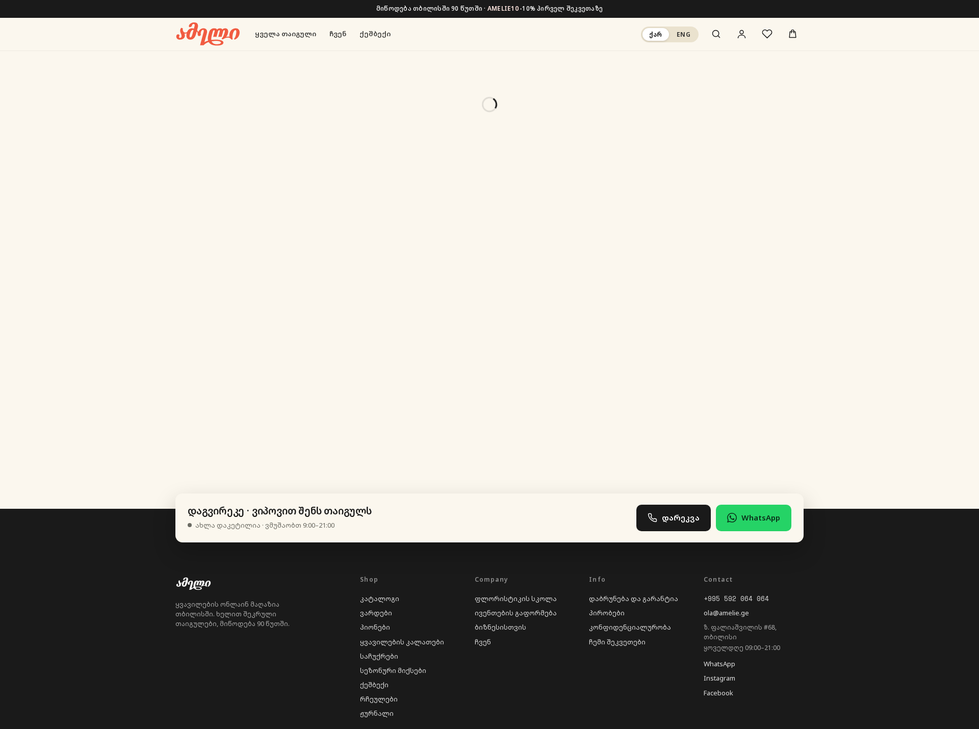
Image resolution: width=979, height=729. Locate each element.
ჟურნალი (377, 713)
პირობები (607, 612)
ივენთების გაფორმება (516, 612)
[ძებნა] (716, 34)
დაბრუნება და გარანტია (633, 598)
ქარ (655, 34)
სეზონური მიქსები (393, 670)
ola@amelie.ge (726, 612)
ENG (683, 34)
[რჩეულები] (767, 34)
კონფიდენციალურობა (630, 627)
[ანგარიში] (741, 34)
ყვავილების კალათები (402, 641)
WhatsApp (760, 517)
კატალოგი (379, 598)
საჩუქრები (379, 656)
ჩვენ (337, 33)
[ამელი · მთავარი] (207, 34)
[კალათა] (792, 34)
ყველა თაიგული (285, 33)
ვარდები (376, 612)
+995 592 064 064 (736, 598)
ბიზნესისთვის (500, 627)
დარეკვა (681, 517)
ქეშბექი (375, 33)
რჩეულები (379, 699)
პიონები (375, 627)
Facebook (718, 692)
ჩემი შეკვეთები (617, 641)
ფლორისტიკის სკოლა (516, 598)
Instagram (719, 678)
